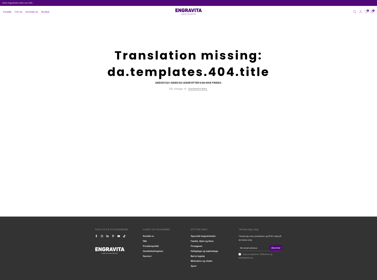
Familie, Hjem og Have (202, 241)
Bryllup (45, 12)
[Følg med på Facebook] (96, 236)
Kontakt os (31, 12)
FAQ (145, 241)
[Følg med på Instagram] (102, 236)
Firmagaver (196, 246)
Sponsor (147, 256)
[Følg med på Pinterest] (113, 236)
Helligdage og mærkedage (204, 251)
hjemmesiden (197, 88)
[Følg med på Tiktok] (124, 236)
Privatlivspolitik (151, 246)
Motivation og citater (202, 261)
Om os (18, 12)
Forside (7, 12)
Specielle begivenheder (203, 236)
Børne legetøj (198, 256)
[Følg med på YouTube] (118, 236)
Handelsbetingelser (153, 251)
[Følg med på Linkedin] (107, 236)
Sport (193, 266)
